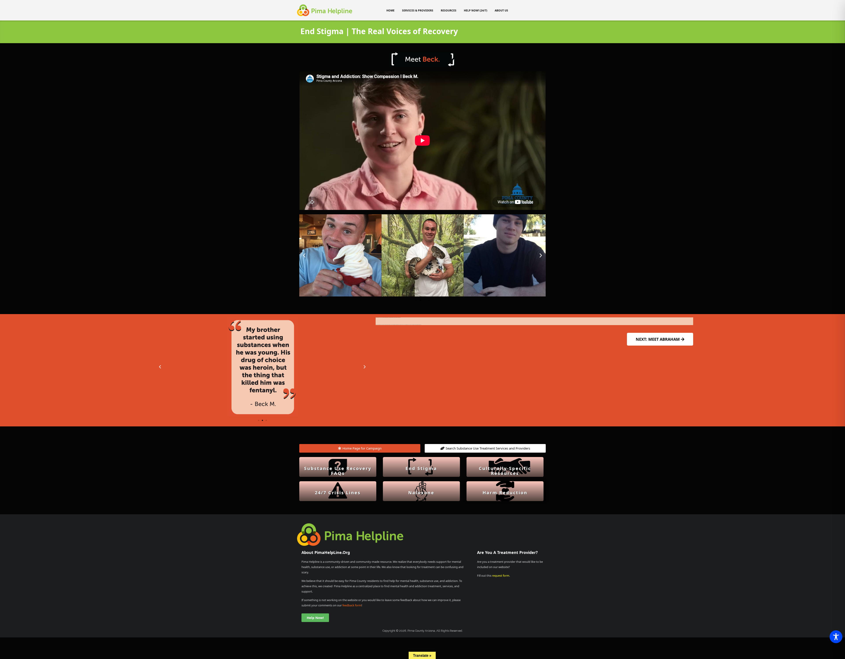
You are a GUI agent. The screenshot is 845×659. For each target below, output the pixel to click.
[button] (304, 255)
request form (500, 576)
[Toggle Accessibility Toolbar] (836, 637)
